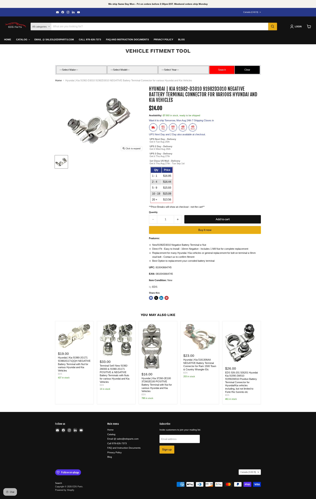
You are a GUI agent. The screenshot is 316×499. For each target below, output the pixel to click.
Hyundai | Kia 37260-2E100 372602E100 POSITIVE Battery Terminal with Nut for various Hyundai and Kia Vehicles (157, 385)
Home (7, 39)
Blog (181, 39)
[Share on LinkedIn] (161, 298)
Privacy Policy (163, 39)
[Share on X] (156, 298)
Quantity (153, 212)
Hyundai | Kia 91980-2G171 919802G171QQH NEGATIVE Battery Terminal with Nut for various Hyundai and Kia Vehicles (74, 364)
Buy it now (204, 230)
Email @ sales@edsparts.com (54, 39)
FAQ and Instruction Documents (127, 39)
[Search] (272, 26)
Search (58, 483)
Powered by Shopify (64, 490)
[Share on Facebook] (151, 298)
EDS (154, 286)
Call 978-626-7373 (90, 39)
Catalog (22, 39)
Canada (250, 12)
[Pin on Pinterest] (167, 298)
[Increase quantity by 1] (178, 219)
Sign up (167, 449)
